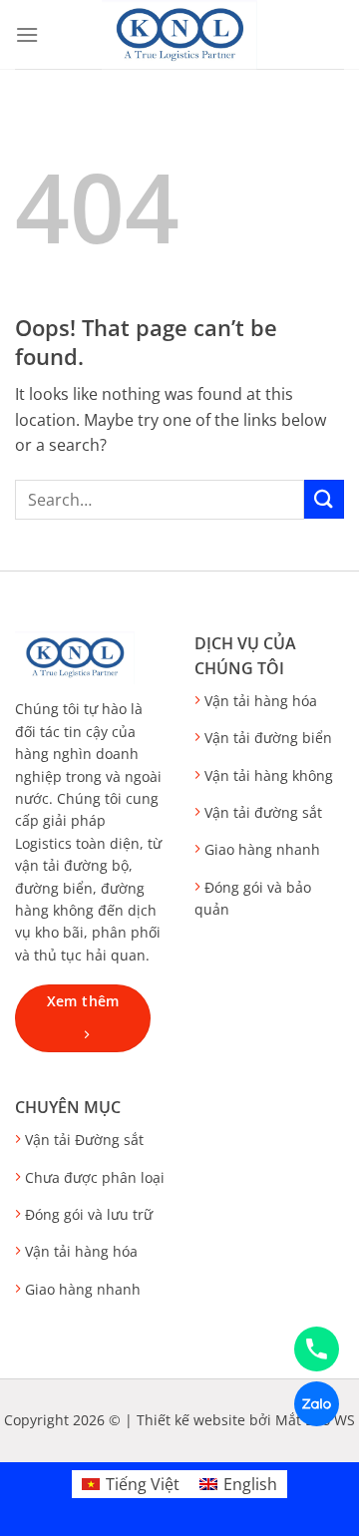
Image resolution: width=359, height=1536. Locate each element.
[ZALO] (316, 1403)
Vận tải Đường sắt (84, 1139)
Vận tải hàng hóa (260, 700)
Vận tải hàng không (268, 775)
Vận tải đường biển (268, 737)
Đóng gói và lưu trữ (89, 1214)
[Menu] (27, 34)
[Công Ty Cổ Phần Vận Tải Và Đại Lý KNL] (179, 35)
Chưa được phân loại (95, 1177)
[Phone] (316, 1349)
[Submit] (324, 499)
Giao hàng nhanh (262, 849)
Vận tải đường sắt (263, 812)
